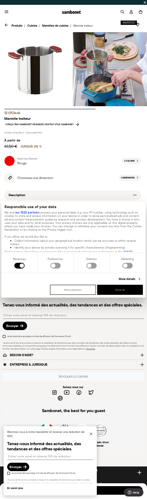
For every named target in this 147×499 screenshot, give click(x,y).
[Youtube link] (67, 392)
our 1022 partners (27, 212)
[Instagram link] (54, 392)
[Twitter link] (91, 392)
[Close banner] (145, 2)
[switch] (55, 266)
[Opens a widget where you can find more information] (133, 492)
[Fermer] (91, 434)
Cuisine (32, 25)
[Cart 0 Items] (140, 12)
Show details (127, 279)
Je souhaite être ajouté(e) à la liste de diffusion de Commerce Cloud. (39, 336)
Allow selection (73, 290)
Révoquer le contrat (73, 376)
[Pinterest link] (60, 398)
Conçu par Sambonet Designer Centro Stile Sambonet (40, 124)
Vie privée (90, 348)
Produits (17, 25)
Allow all (120, 290)
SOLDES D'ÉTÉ (34, 2)
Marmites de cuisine (55, 25)
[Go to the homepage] (71, 12)
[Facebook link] (79, 392)
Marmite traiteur (83, 26)
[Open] (122, 12)
